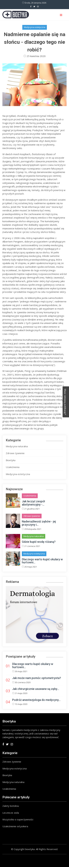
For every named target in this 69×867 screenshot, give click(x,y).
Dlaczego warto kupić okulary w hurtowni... (42, 561)
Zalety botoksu (10, 805)
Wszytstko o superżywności (17, 819)
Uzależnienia (12, 467)
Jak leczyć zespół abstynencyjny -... (33, 503)
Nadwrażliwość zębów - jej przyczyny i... (39, 523)
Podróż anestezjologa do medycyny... (36, 700)
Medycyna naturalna (17, 446)
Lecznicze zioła (10, 812)
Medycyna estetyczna (34, 27)
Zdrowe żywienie (15, 453)
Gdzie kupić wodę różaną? (39, 541)
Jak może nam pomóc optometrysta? (36, 678)
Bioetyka (10, 460)
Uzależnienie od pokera (15, 826)
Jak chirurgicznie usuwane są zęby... (35, 689)
